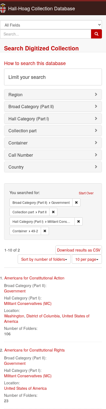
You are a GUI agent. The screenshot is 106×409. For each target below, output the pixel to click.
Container (17, 143)
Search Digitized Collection (41, 48)
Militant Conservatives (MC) (28, 303)
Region (15, 94)
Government (15, 291)
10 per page (85, 259)
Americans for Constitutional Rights (34, 350)
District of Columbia (43, 315)
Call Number (20, 155)
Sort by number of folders (43, 259)
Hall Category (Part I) (28, 118)
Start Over (86, 193)
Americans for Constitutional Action (34, 278)
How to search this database (35, 62)
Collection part (22, 130)
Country (16, 167)
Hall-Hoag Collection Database (24, 8)
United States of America (25, 388)
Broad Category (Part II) (31, 106)
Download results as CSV (78, 250)
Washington (14, 315)
